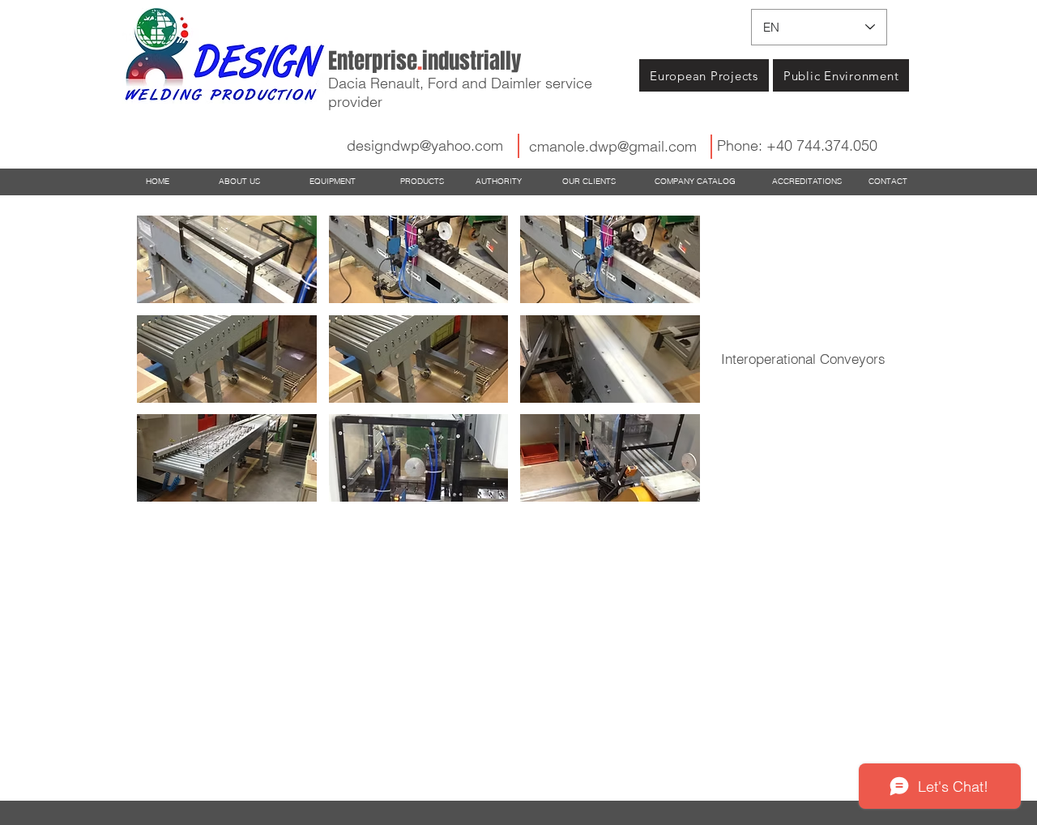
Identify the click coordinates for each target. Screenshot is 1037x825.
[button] (227, 259)
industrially (424, 61)
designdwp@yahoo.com (425, 145)
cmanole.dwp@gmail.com (613, 146)
